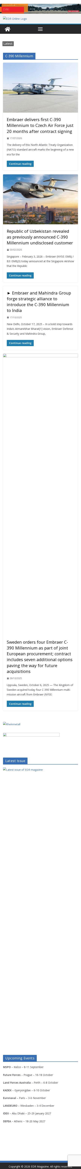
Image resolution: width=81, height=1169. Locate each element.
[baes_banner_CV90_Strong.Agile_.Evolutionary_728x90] (40, 9)
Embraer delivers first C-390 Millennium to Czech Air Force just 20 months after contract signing (40, 125)
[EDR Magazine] (8, 29)
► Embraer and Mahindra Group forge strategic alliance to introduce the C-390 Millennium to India (39, 301)
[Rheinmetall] (11, 724)
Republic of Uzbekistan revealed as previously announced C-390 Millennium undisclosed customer (40, 237)
